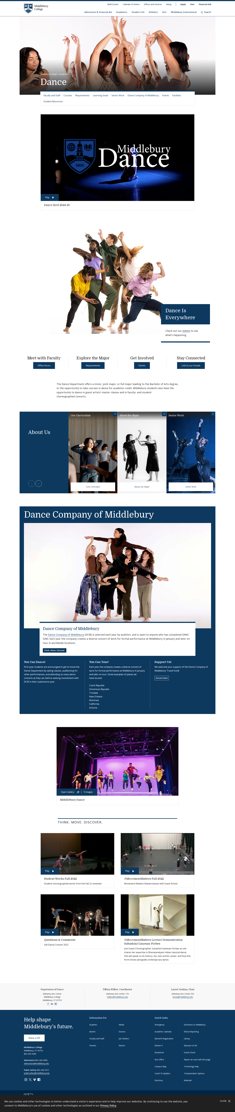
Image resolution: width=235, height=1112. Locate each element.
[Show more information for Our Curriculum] (115, 414)
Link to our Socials (191, 365)
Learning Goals (100, 95)
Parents (92, 1045)
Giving (168, 4)
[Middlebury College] (36, 8)
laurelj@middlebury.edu (183, 997)
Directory (159, 1080)
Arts (164, 12)
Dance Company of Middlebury (143, 95)
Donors (122, 1031)
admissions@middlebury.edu (36, 1063)
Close (223, 1101)
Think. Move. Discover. (54, 650)
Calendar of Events (131, 4)
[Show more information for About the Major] (164, 414)
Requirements (82, 95)
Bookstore (159, 1052)
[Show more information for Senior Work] (213, 414)
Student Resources (53, 101)
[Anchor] (199, 317)
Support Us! (162, 662)
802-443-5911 (43, 1070)
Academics (121, 12)
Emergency (159, 1024)
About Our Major (141, 486)
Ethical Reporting (191, 1031)
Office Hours (44, 365)
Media (121, 1024)
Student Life (138, 12)
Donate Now (162, 678)
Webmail (187, 1080)
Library (187, 1038)
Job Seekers (124, 1038)
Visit (192, 4)
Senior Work (118, 95)
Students (93, 1024)
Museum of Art (190, 1045)
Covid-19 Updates (162, 1073)
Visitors (122, 1045)
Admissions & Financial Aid (98, 12)
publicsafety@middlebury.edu (37, 1073)
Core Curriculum (93, 486)
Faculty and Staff (52, 95)
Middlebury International (184, 12)
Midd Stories (112, 4)
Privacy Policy (108, 1105)
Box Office (159, 1059)
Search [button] (207, 12)
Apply (183, 4)
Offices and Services (153, 4)
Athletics (153, 12)
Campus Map (160, 1066)
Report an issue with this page (197, 1059)
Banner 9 (159, 1045)
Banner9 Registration (164, 1038)
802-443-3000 (41, 1060)
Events (165, 95)
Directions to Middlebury (194, 1024)
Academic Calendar (163, 1031)
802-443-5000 (30, 1054)
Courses (68, 95)
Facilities (176, 95)
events (186, 330)
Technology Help (191, 1066)
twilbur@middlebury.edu (117, 997)
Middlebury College (48, 74)
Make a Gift (34, 1037)
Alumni (92, 1031)
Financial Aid (205, 4)
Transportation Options (194, 1073)
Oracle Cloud (189, 1052)
